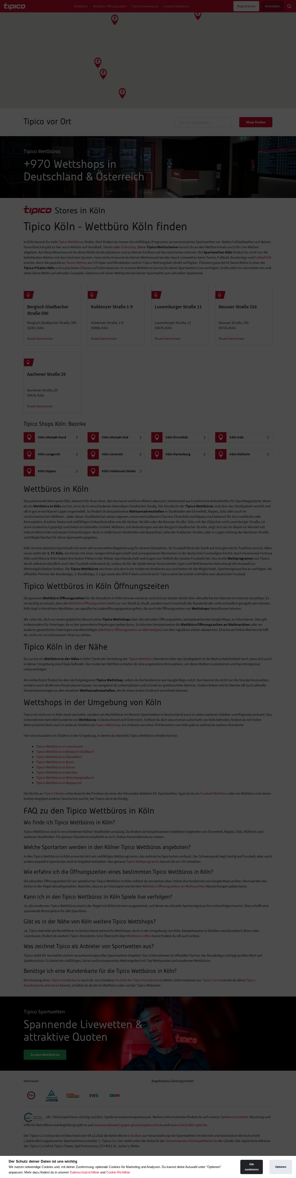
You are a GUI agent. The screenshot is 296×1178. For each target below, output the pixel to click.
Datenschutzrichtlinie (84, 1172)
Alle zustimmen (252, 1167)
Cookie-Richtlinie (118, 1172)
